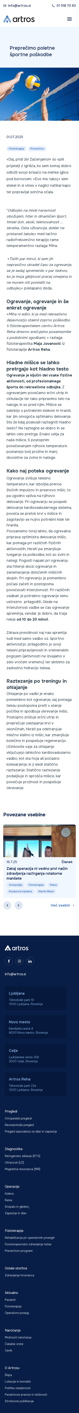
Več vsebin (60, 905)
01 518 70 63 (66, 5)
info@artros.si (19, 5)
